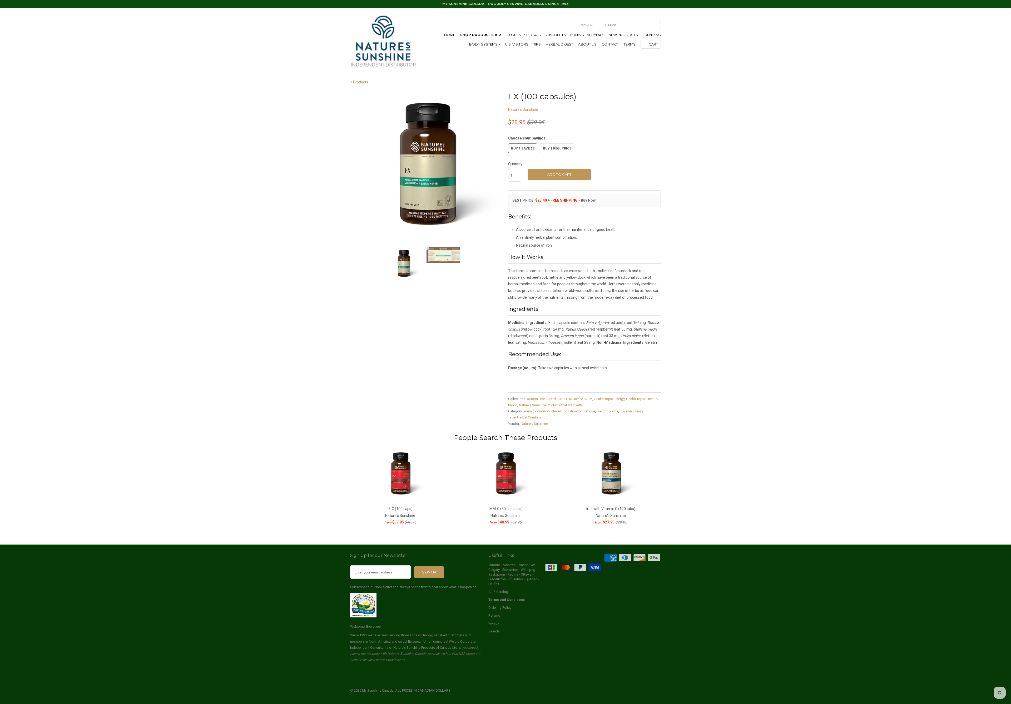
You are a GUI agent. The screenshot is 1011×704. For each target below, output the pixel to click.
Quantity (515, 164)
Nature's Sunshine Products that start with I (551, 405)
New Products (623, 35)
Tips (537, 44)
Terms (630, 44)
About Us (587, 44)
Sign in (587, 25)
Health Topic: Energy (609, 399)
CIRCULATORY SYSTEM (574, 399)
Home (449, 35)
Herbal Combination (532, 417)
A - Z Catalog (498, 592)
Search (493, 631)
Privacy (493, 623)
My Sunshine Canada (378, 690)
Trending (652, 35)
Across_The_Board (541, 399)
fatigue (589, 411)
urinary (638, 411)
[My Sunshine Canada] (383, 41)
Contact (610, 44)
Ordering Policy (499, 608)
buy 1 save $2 (522, 148)
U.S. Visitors (516, 44)
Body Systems (484, 44)
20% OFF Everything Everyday (574, 35)
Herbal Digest (559, 44)
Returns (494, 615)
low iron (626, 411)
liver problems (607, 411)
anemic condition (536, 411)
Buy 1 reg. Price (557, 148)
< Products (359, 82)
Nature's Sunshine (523, 109)
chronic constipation (567, 411)
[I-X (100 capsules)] (426, 167)
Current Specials (524, 35)
